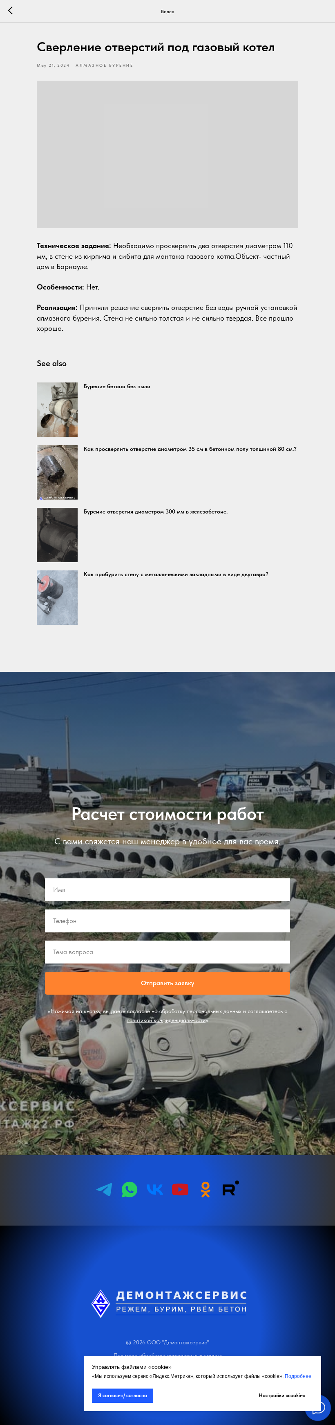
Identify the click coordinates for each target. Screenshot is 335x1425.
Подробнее (298, 1376)
